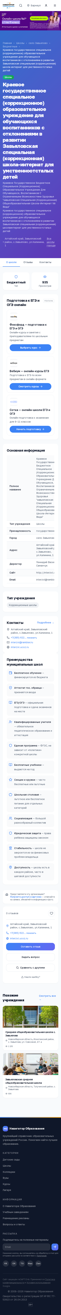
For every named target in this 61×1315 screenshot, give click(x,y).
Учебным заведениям (15, 1212)
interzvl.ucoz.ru (20, 647)
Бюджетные (10, 46)
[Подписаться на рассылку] (55, 1247)
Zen (38, 1263)
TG (22, 1263)
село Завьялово (38, 43)
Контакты (45, 262)
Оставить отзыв (30, 946)
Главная (7, 43)
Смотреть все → (47, 997)
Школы (20, 43)
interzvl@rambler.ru (22, 642)
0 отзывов (12, 913)
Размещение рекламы (16, 1218)
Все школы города (51, 242)
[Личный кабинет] (46, 5)
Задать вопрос (31, 957)
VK (5, 1263)
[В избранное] (51, 913)
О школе (11, 262)
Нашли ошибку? (32, 977)
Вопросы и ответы (14, 1224)
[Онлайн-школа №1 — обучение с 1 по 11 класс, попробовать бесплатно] (30, 20)
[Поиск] (21, 5)
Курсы (6, 1184)
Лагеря (7, 1190)
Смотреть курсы (28, 386)
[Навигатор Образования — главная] (8, 5)
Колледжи (9, 1171)
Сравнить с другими (32, 967)
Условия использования (38, 1282)
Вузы (6, 1177)
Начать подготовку (28, 429)
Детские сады (11, 1159)
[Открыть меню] (55, 5)
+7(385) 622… (24, 637)
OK (14, 1263)
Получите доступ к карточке (26, 897)
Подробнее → (45, 622)
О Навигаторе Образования (19, 1206)
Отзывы (28, 262)
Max (30, 1263)
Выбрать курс (28, 347)
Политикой (41, 1255)
